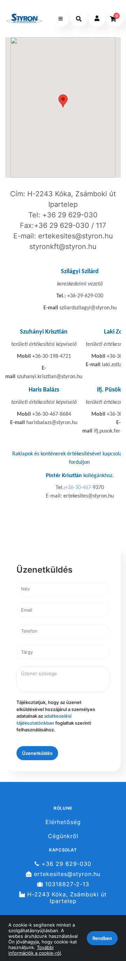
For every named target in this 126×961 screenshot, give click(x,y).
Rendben (102, 938)
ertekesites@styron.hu (66, 874)
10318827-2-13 (66, 884)
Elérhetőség (63, 821)
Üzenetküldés (37, 753)
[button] (63, 101)
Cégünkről (63, 836)
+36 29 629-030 (65, 863)
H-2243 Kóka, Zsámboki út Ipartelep (66, 897)
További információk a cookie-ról (34, 950)
